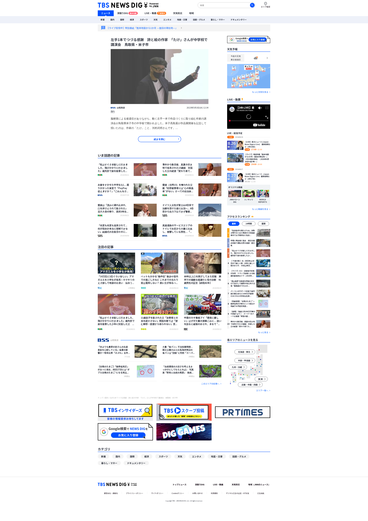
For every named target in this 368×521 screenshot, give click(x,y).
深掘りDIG (127, 13)
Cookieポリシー (178, 493)
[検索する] (252, 5)
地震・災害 (182, 19)
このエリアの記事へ (210, 383)
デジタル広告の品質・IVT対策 (237, 493)
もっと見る (263, 332)
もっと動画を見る (260, 209)
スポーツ (144, 19)
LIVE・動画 (155, 13)
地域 (191, 13)
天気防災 (177, 13)
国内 (112, 19)
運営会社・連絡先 (111, 493)
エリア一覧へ (262, 390)
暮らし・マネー (218, 19)
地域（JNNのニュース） (259, 484)
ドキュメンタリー (239, 19)
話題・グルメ (199, 19)
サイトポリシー (157, 493)
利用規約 (214, 493)
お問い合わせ (197, 493)
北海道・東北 (244, 351)
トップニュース (179, 484)
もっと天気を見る (260, 92)
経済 (132, 19)
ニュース (105, 13)
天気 (156, 19)
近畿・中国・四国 (249, 384)
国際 (122, 19)
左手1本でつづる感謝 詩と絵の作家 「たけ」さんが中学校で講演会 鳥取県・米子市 (144, 398)
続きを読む (159, 139)
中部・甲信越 (244, 360)
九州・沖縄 (237, 367)
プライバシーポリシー (134, 493)
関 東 (260, 379)
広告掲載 (260, 493)
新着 (103, 19)
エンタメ (167, 19)
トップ (100, 398)
